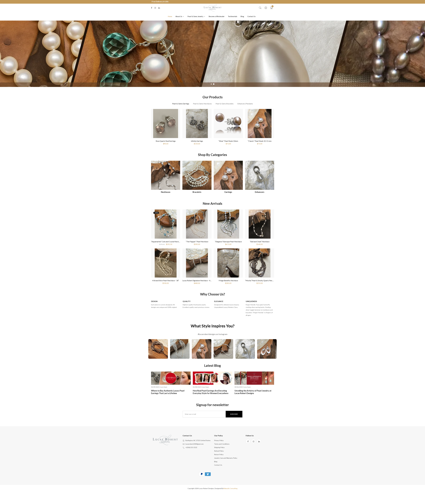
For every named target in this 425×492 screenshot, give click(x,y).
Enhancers (259, 192)
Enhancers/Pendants (245, 104)
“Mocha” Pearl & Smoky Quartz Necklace (260, 280)
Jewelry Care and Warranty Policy (225, 458)
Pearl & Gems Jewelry (195, 16)
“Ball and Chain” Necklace (259, 241)
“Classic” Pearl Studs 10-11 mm (259, 141)
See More (158, 350)
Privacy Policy (219, 440)
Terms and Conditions (221, 444)
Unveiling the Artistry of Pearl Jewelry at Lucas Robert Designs (253, 391)
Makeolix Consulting (230, 488)
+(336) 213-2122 (191, 447)
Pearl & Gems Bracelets (225, 104)
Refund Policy (219, 451)
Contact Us (251, 16)
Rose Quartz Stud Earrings (166, 141)
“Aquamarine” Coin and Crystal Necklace (166, 241)
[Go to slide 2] (213, 84)
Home (170, 16)
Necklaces (165, 192)
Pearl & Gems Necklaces (202, 104)
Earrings (228, 192)
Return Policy (218, 454)
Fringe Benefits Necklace (228, 280)
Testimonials (232, 16)
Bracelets (197, 192)
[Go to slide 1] (211, 84)
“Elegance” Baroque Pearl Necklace (228, 241)
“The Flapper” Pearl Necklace (197, 241)
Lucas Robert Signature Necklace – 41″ (197, 280)
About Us (179, 16)
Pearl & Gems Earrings (180, 104)
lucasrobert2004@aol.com (194, 444)
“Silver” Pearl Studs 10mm (228, 141)
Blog (242, 16)
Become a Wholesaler (217, 16)
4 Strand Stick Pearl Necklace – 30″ (165, 280)
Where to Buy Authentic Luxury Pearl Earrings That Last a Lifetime (167, 391)
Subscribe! (234, 414)
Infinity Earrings (197, 141)
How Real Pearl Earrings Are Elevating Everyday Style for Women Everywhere (210, 391)
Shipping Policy (219, 447)
